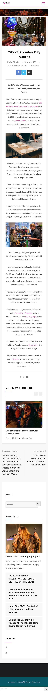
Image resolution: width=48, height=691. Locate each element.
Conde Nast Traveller (23, 313)
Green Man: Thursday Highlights (23, 556)
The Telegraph (30, 316)
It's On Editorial (13, 62)
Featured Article (20, 65)
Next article (39, 451)
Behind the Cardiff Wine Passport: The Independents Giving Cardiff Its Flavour (23, 623)
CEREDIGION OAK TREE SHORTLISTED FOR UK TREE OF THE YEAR (22, 578)
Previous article (10, 451)
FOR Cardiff (20, 120)
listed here (32, 345)
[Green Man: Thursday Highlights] (24, 538)
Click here (16, 359)
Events (10, 65)
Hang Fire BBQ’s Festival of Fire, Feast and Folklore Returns (23, 609)
